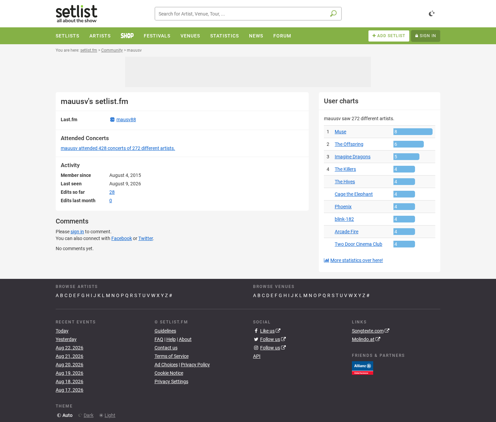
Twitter (145, 238)
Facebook (121, 238)
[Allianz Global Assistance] (362, 367)
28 (112, 192)
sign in (77, 231)
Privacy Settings (171, 381)
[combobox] (248, 14)
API (256, 356)
